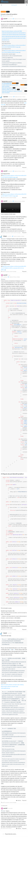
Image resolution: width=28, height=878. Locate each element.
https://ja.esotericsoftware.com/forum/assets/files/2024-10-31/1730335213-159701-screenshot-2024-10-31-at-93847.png (13, 268)
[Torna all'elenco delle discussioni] (1, 5)
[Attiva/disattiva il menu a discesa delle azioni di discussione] (26, 5)
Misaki (4, 279)
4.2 (10, 649)
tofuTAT (4, 238)
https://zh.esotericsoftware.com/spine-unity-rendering (12, 684)
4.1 (14, 649)
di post (13, 5)
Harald (4, 810)
